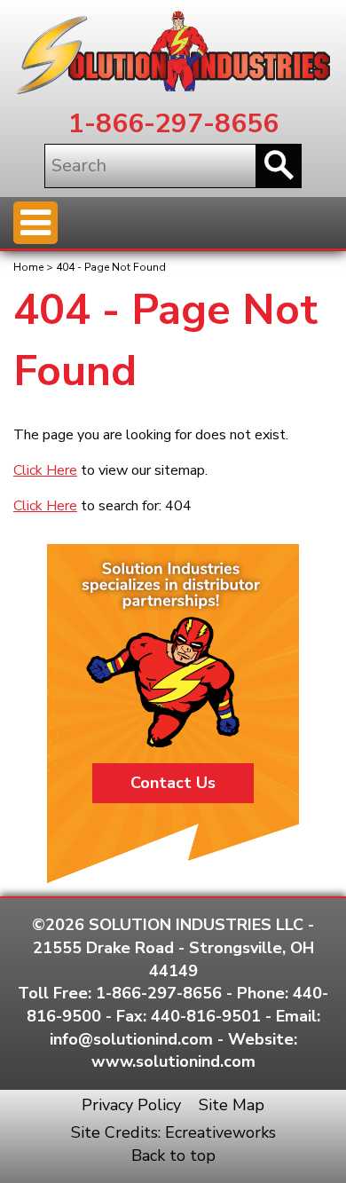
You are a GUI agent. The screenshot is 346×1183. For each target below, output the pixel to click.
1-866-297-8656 (173, 124)
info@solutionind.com (131, 1039)
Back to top (173, 1155)
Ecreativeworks (220, 1132)
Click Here (45, 470)
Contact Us (173, 782)
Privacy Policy (131, 1105)
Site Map (231, 1105)
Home (28, 267)
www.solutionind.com (173, 1061)
